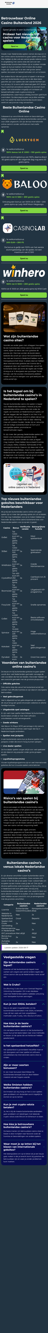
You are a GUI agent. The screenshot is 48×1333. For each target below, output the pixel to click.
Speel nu (14, 46)
